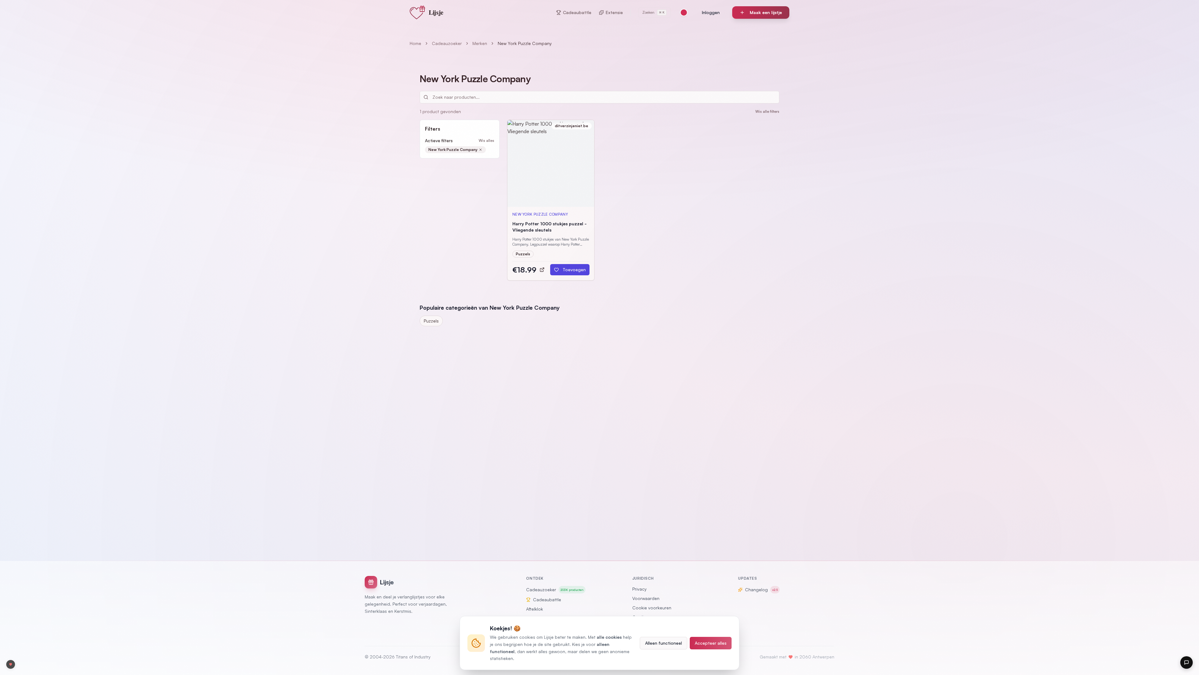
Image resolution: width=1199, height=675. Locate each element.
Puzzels (431, 320)
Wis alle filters (767, 111)
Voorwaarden (645, 598)
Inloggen (711, 12)
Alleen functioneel (663, 643)
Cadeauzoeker (447, 43)
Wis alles (486, 140)
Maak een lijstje (766, 12)
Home (415, 43)
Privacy (639, 589)
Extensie (614, 12)
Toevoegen (574, 269)
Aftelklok (534, 609)
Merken (479, 43)
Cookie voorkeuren (651, 607)
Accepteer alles (711, 643)
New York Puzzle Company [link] (525, 43)
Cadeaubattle (577, 12)
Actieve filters (439, 140)
